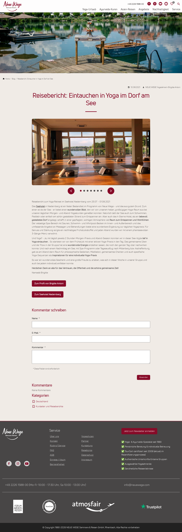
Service (176, 9)
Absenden (143, 377)
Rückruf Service (57, 446)
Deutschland (42, 401)
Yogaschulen (87, 436)
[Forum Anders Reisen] (18, 506)
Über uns (54, 436)
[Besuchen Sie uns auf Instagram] (154, 3)
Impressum (86, 460)
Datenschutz (87, 455)
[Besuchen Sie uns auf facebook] (9, 463)
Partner (85, 441)
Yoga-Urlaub (89, 9)
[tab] (80, 190)
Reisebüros (86, 450)
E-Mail (35, 333)
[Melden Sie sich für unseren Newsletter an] (166, 3)
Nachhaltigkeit (161, 9)
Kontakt (54, 441)
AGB (52, 455)
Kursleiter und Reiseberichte (49, 406)
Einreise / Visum (57, 460)
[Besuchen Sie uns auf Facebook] (149, 3)
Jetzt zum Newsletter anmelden (139, 431)
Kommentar (38, 347)
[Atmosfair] (93, 506)
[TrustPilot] (150, 506)
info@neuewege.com (137, 485)
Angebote (144, 9)
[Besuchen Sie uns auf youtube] (26, 463)
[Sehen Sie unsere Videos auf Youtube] (160, 3)
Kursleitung (87, 446)
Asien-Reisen (128, 9)
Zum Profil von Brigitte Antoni (48, 283)
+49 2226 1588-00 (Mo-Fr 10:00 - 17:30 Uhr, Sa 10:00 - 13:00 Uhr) (45, 485)
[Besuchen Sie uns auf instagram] (17, 463)
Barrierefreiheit (57, 464)
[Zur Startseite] (12, 6)
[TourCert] (49, 506)
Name (35, 318)
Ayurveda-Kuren (108, 9)
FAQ (52, 450)
